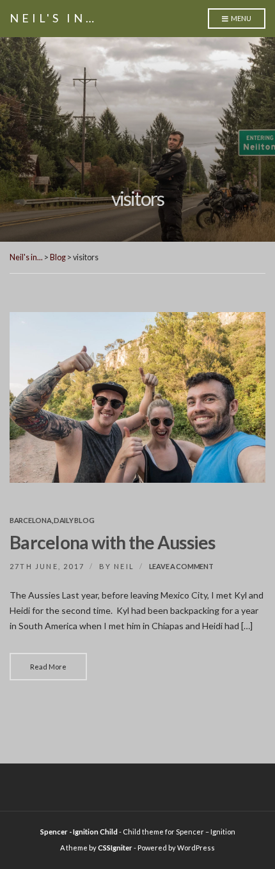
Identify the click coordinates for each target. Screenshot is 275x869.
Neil (124, 566)
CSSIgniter (115, 847)
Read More (48, 666)
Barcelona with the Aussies (113, 542)
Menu (240, 18)
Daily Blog (74, 520)
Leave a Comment (181, 566)
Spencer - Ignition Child (79, 831)
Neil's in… (53, 18)
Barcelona (31, 520)
